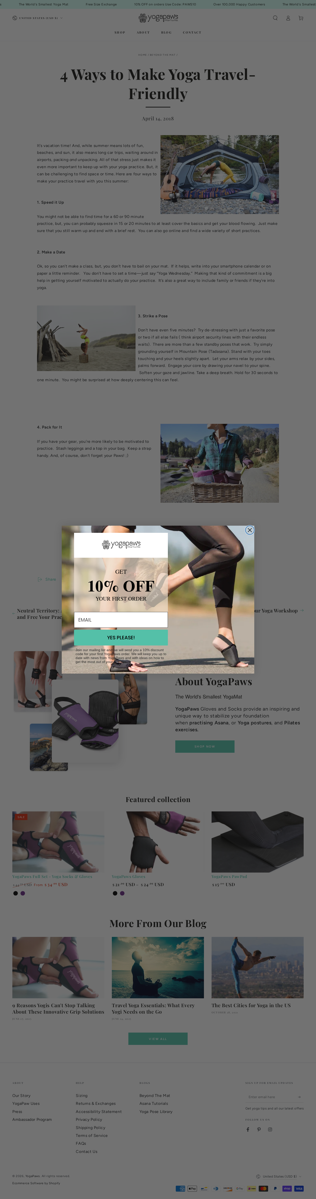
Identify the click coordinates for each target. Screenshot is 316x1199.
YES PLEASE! (121, 637)
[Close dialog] (249, 530)
